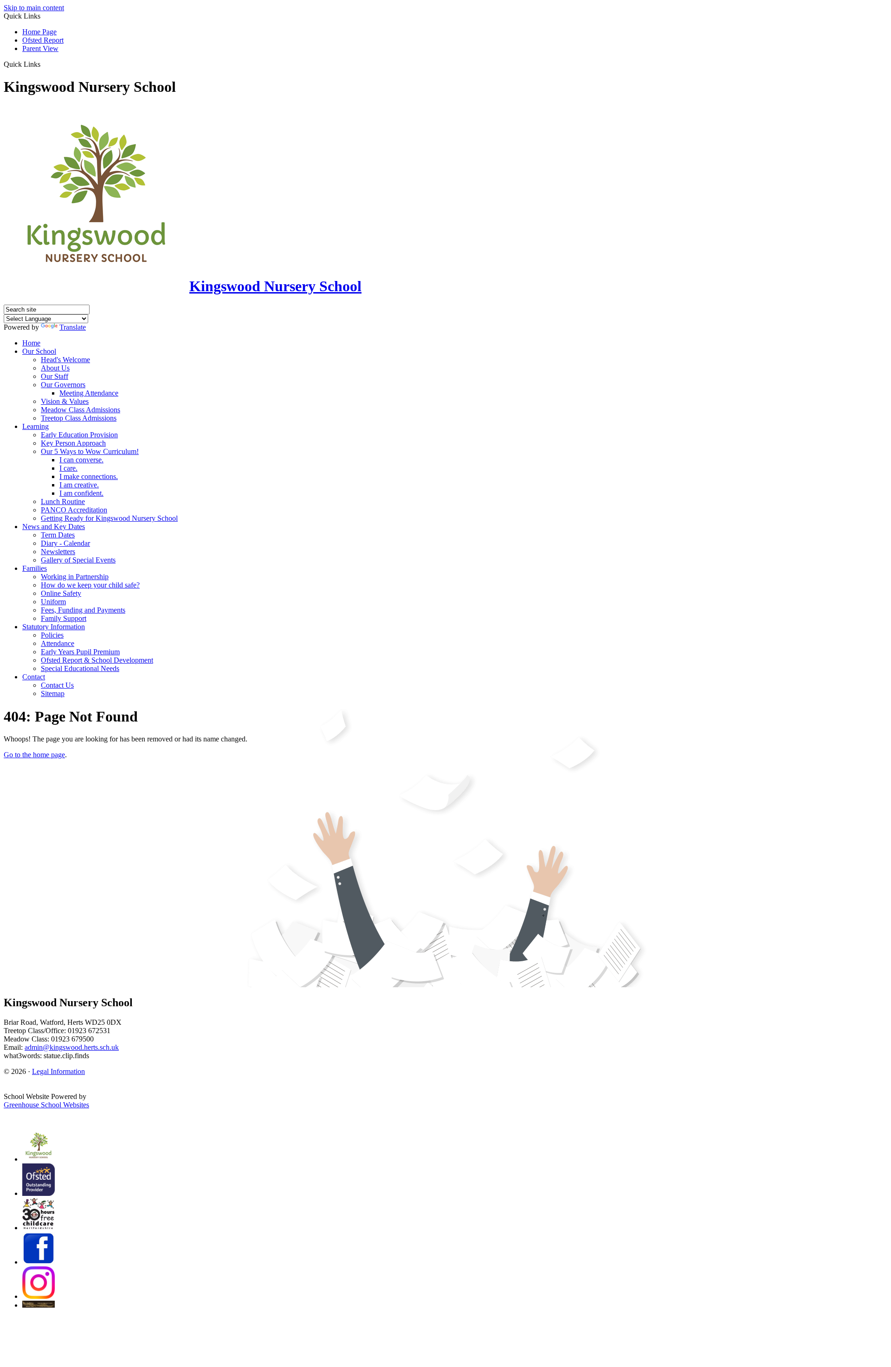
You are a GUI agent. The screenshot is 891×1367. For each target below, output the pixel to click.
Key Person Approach (73, 443)
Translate (72, 327)
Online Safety (61, 593)
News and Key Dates (53, 526)
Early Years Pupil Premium (80, 652)
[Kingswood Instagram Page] (38, 1296)
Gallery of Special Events (78, 560)
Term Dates (58, 535)
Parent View (40, 48)
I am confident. (81, 493)
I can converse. (81, 460)
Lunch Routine (63, 501)
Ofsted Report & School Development (97, 660)
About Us (55, 368)
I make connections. (88, 476)
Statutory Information (53, 627)
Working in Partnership (75, 577)
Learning (35, 426)
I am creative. (79, 485)
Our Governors (63, 385)
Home (31, 343)
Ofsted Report (43, 40)
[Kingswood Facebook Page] (38, 1262)
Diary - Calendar (65, 543)
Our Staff (54, 376)
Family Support (63, 618)
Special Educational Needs (80, 668)
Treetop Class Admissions (78, 418)
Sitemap (53, 693)
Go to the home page (34, 755)
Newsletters (58, 552)
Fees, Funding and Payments (83, 610)
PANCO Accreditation (74, 510)
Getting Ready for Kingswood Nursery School (109, 518)
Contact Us (57, 685)
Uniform (53, 602)
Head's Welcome (65, 360)
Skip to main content (34, 8)
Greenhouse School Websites (46, 1105)
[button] (43, 64)
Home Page (39, 32)
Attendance (57, 643)
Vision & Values (65, 401)
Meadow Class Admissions (80, 410)
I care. (68, 468)
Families (34, 568)
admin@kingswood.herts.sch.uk (72, 1047)
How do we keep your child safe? (90, 585)
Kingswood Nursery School (275, 286)
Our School (39, 351)
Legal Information (58, 1071)
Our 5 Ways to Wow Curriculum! (90, 451)
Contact (33, 677)
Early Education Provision (79, 435)
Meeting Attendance (88, 393)
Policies (52, 635)
